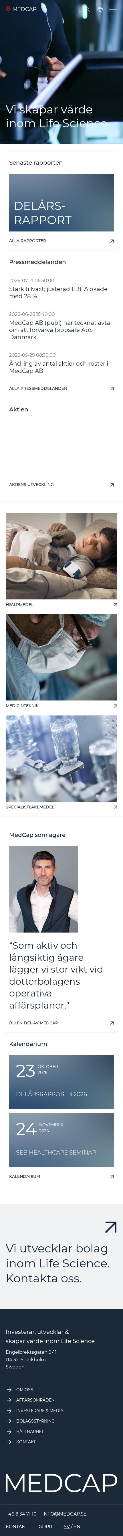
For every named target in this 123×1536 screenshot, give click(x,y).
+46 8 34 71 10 (21, 1514)
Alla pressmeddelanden (38, 388)
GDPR (45, 1526)
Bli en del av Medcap (33, 1023)
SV (67, 1526)
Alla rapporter (27, 240)
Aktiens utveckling (31, 484)
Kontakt (16, 1526)
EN (77, 1526)
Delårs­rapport (43, 213)
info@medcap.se (64, 1514)
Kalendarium (24, 1176)
